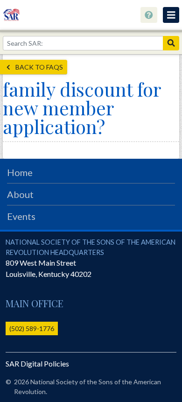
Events (21, 216)
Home (20, 172)
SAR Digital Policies (37, 363)
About (20, 194)
